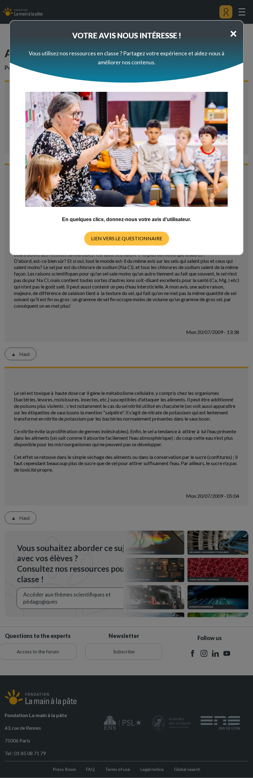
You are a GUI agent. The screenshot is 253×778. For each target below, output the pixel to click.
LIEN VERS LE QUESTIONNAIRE (126, 238)
